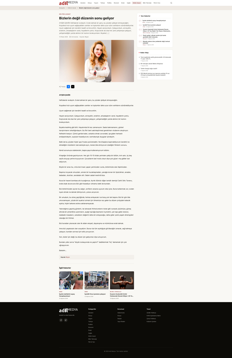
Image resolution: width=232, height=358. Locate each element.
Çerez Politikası (151, 318)
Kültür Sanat (137, 3)
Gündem (82, 3)
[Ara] (171, 3)
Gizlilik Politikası (151, 313)
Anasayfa (62, 8)
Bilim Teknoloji (147, 3)
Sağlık (129, 3)
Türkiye (102, 3)
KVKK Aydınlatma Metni (154, 315)
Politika (109, 3)
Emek (123, 3)
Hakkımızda (121, 313)
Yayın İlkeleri (121, 321)
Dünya (90, 3)
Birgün (68, 257)
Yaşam (96, 3)
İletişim (120, 318)
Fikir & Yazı (157, 3)
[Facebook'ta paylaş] (68, 86)
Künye (119, 315)
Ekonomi (116, 3)
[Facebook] (61, 320)
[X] (66, 320)
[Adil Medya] (68, 3)
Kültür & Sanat (72, 8)
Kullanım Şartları (151, 321)
